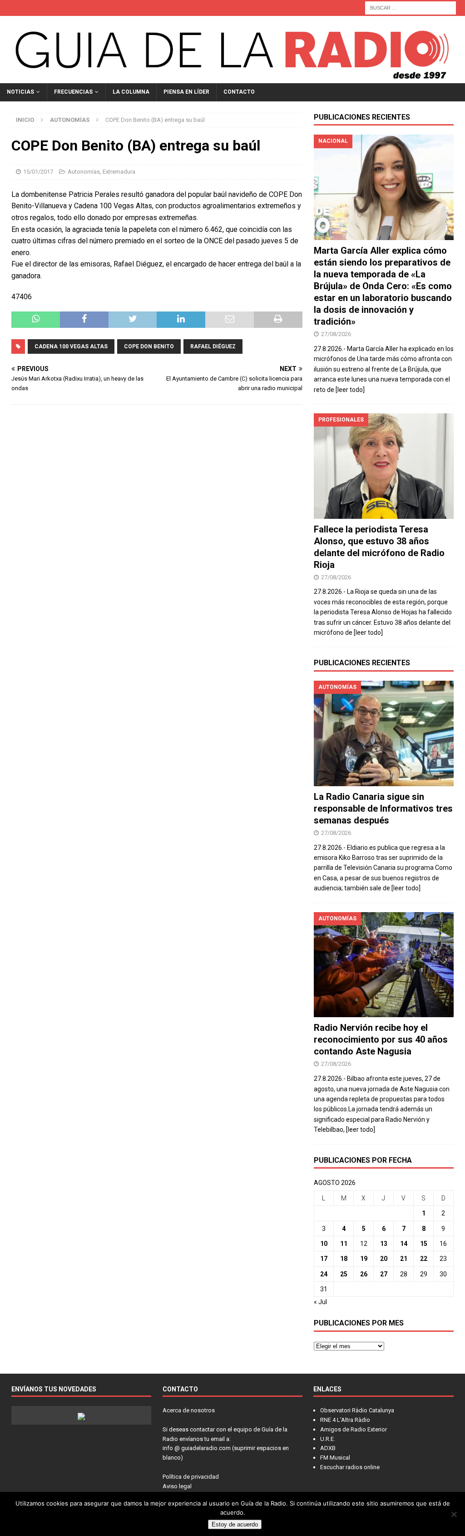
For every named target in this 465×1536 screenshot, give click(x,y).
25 (343, 1274)
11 (343, 1243)
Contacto (239, 92)
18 (343, 1258)
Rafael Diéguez (213, 346)
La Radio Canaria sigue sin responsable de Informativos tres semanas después (383, 808)
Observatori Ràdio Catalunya (357, 1410)
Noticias (20, 92)
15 (423, 1243)
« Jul (320, 1301)
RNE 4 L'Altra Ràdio (345, 1419)
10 (323, 1243)
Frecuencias (73, 92)
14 (403, 1243)
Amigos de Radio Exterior (353, 1429)
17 (323, 1258)
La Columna (131, 92)
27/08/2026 (336, 334)
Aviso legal (177, 1486)
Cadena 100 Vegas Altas (71, 346)
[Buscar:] (410, 7)
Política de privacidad (191, 1476)
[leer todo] (350, 389)
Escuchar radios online (350, 1467)
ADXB (328, 1448)
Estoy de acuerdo (235, 1524)
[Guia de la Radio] (232, 78)
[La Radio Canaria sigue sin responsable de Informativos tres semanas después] (384, 733)
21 (403, 1258)
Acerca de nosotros (189, 1410)
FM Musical (335, 1457)
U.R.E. (327, 1439)
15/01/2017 (38, 171)
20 (383, 1258)
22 (423, 1258)
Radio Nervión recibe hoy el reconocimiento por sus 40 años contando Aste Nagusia (381, 1039)
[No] (453, 1514)
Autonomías (84, 171)
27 (383, 1274)
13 (383, 1243)
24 (323, 1274)
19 (363, 1258)
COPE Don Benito (149, 346)
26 (363, 1274)
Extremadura (119, 171)
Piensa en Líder (186, 92)
